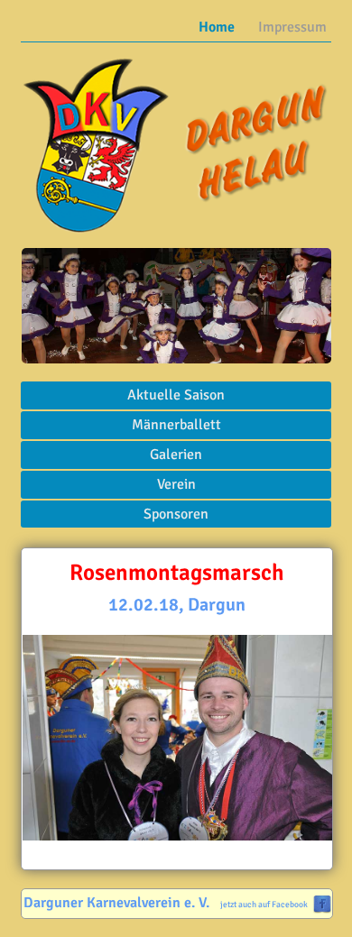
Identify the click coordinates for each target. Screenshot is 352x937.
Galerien (176, 455)
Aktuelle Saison (176, 395)
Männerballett (176, 425)
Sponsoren (176, 514)
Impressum (292, 27)
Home (217, 27)
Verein (176, 484)
